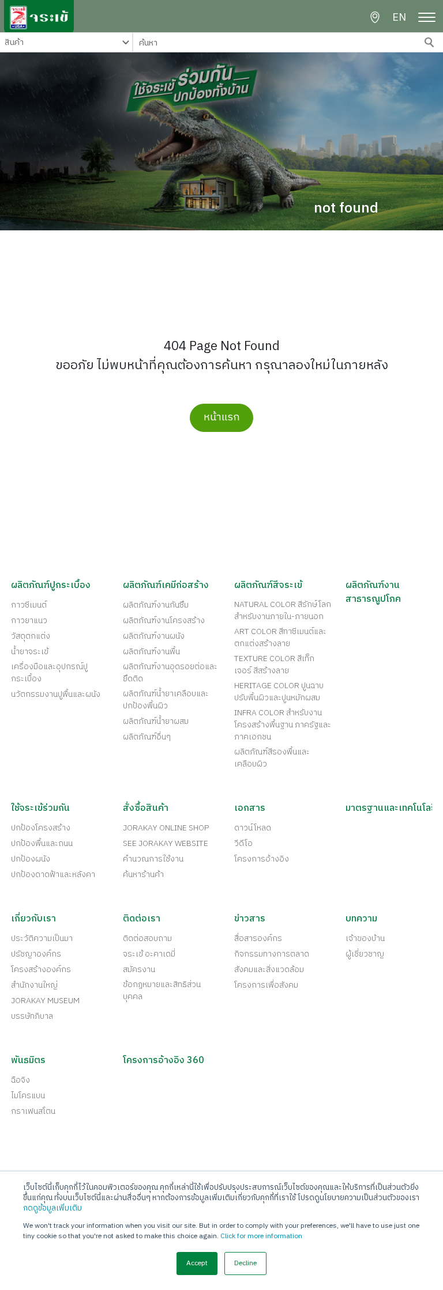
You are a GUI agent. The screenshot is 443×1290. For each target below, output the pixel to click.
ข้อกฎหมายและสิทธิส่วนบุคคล (162, 990)
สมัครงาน (139, 969)
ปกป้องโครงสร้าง (40, 828)
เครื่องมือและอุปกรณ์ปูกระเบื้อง (49, 673)
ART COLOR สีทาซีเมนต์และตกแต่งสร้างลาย (280, 637)
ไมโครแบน (28, 1096)
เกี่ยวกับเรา (33, 919)
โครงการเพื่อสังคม (266, 985)
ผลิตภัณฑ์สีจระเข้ (268, 586)
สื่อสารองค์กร (258, 938)
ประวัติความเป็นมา (42, 938)
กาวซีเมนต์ (29, 605)
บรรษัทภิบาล (32, 1016)
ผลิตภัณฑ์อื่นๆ (147, 737)
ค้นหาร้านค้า (143, 874)
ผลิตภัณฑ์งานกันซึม (156, 605)
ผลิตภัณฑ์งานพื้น (151, 652)
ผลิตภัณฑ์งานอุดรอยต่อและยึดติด (170, 673)
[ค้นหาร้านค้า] (375, 17)
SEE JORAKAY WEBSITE (165, 843)
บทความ (361, 919)
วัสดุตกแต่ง (30, 636)
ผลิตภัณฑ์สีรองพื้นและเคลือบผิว (272, 758)
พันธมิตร (28, 1061)
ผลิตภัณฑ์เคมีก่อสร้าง (166, 586)
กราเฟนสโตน (33, 1111)
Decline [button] (245, 1263)
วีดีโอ (243, 843)
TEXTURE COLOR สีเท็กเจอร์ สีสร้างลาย (274, 664)
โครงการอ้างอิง (261, 859)
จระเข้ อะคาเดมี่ (149, 954)
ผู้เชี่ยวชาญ (365, 954)
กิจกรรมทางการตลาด (271, 954)
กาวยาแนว (29, 620)
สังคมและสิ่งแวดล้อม (269, 969)
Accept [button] (197, 1263)
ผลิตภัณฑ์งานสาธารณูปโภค (373, 592)
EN (399, 18)
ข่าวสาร (249, 919)
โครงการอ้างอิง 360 (163, 1061)
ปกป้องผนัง (30, 859)
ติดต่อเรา (141, 919)
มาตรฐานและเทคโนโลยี (391, 808)
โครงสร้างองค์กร (41, 969)
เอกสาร (249, 808)
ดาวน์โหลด (252, 828)
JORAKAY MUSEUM (45, 1001)
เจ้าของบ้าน (365, 938)
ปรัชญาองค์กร (36, 954)
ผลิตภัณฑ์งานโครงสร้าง (164, 620)
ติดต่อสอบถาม (147, 938)
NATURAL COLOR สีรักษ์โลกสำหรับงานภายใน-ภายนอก (282, 610)
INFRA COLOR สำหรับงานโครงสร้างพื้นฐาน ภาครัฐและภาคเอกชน (282, 725)
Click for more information (261, 1236)
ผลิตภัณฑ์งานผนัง (154, 636)
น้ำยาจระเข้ (29, 652)
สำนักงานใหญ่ (34, 985)
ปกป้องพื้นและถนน (42, 843)
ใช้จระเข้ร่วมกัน (40, 808)
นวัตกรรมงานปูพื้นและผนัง (55, 694)
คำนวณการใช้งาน (153, 859)
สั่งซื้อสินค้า (145, 808)
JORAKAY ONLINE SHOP (166, 828)
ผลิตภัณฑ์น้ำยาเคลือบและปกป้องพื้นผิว (166, 700)
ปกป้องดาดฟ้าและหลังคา (53, 874)
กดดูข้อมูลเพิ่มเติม (52, 1208)
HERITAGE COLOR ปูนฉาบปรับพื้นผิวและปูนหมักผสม (279, 692)
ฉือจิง (20, 1080)
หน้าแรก (222, 417)
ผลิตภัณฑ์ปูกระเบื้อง (51, 586)
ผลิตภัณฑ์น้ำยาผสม (156, 721)
